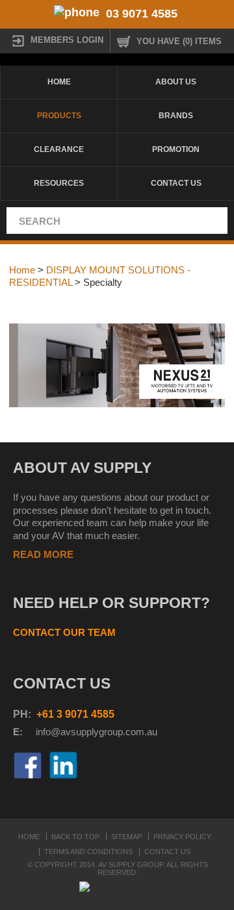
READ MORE (43, 554)
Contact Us (176, 183)
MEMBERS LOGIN (67, 40)
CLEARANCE (59, 149)
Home (59, 81)
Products (59, 115)
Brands (176, 115)
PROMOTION (176, 149)
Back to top (75, 836)
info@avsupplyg (70, 731)
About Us (175, 81)
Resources (59, 183)
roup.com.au (130, 731)
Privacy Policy (182, 836)
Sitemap (126, 836)
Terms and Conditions (88, 851)
